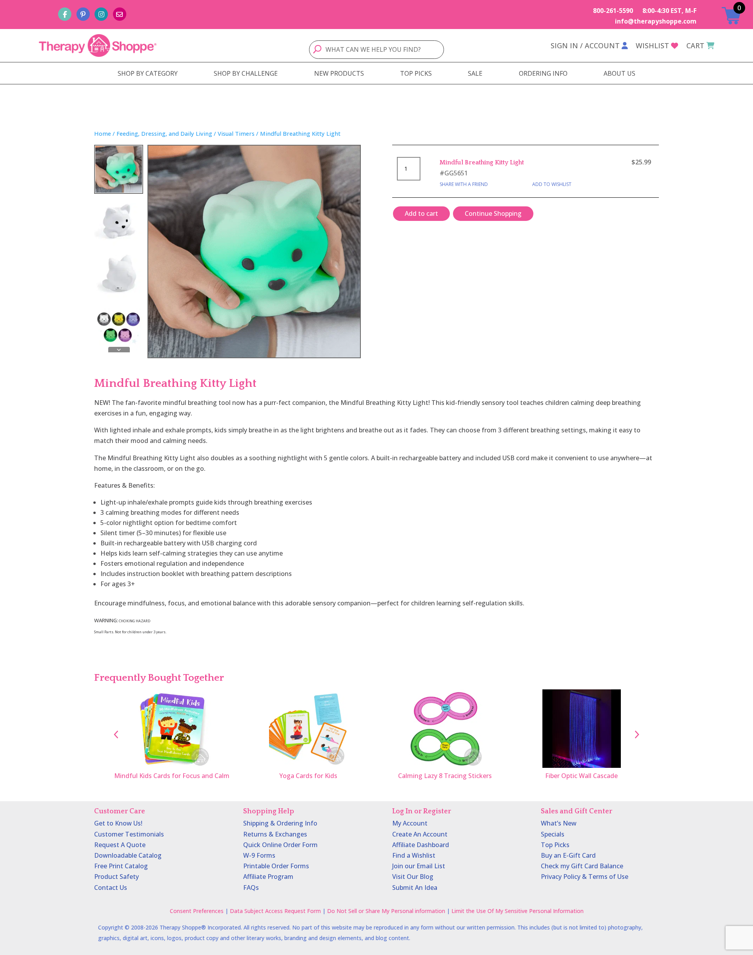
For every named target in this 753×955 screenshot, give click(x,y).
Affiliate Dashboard (420, 844)
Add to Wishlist (551, 184)
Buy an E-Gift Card (568, 855)
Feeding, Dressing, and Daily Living (164, 133)
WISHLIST (652, 45)
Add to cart (421, 213)
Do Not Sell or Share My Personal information (386, 911)
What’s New (559, 823)
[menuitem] (148, 73)
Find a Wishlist (413, 855)
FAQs (251, 887)
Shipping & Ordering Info (280, 823)
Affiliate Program (268, 876)
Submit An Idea (414, 887)
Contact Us (110, 887)
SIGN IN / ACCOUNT (585, 45)
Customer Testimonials (129, 834)
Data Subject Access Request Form (275, 911)
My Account (409, 823)
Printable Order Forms (276, 866)
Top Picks (555, 844)
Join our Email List (418, 866)
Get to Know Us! (118, 823)
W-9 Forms (259, 855)
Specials (552, 834)
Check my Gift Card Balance (582, 866)
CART (695, 45)
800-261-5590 (613, 10)
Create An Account (419, 834)
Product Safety (116, 876)
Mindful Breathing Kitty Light (482, 162)
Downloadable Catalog (128, 855)
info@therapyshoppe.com (656, 21)
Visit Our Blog (412, 876)
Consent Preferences (197, 911)
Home (102, 133)
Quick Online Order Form (280, 844)
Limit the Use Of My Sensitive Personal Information (517, 911)
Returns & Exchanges (275, 834)
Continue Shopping (493, 213)
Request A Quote (120, 844)
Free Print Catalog (121, 866)
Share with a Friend (464, 184)
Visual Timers (236, 133)
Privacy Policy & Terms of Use (584, 876)
